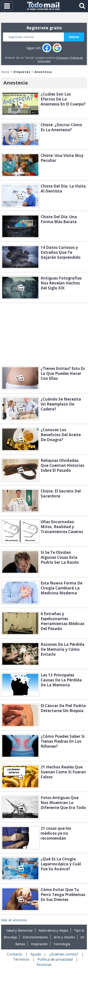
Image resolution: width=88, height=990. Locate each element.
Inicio (5, 72)
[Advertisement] (44, 334)
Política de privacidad (55, 959)
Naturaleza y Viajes (53, 930)
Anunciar (44, 964)
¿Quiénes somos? (63, 954)
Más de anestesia (14, 920)
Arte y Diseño (64, 937)
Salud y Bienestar (19, 930)
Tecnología (61, 944)
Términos (62, 57)
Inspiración (39, 944)
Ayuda (35, 954)
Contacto (14, 954)
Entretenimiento (35, 937)
